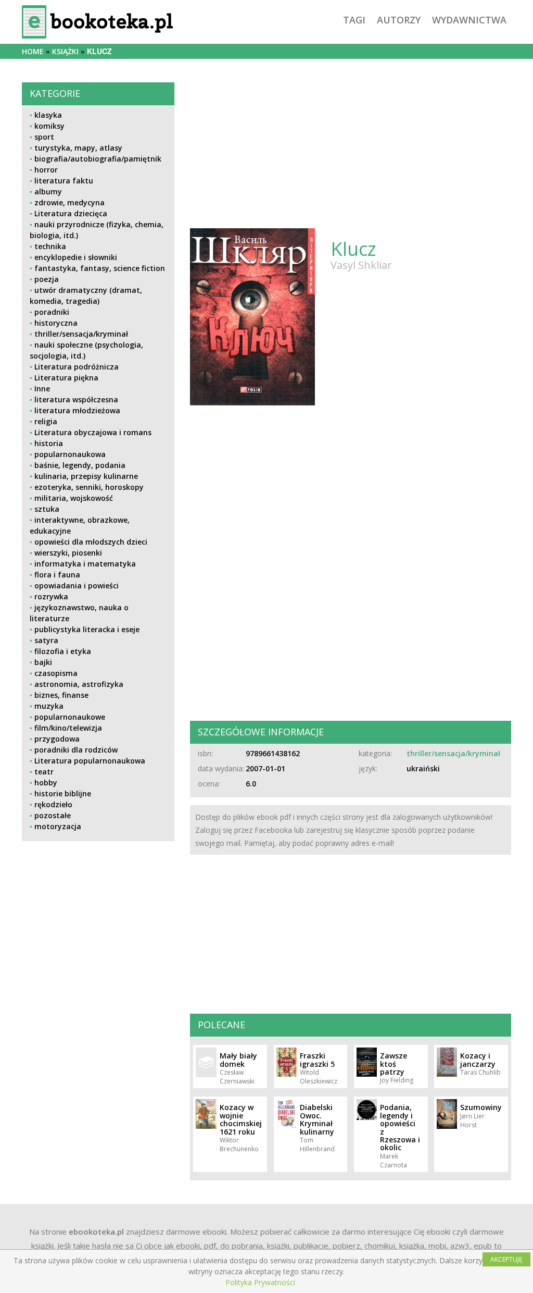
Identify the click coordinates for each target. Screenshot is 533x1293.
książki (65, 51)
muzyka (49, 706)
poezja (46, 279)
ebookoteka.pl (96, 1231)
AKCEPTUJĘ (506, 1259)
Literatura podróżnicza (76, 367)
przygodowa (57, 739)
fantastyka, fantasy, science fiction (99, 268)
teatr (44, 772)
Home (33, 51)
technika (50, 246)
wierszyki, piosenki (68, 553)
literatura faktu (63, 181)
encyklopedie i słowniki (75, 257)
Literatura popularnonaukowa (89, 761)
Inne (42, 388)
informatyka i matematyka (85, 564)
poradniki (51, 312)
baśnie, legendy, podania (79, 465)
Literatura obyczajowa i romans (92, 432)
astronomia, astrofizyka (78, 684)
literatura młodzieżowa (77, 410)
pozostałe (52, 815)
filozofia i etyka (62, 651)
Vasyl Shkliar (361, 265)
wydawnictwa (469, 20)
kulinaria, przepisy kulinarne (86, 476)
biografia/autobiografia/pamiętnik (97, 159)
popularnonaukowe (69, 717)
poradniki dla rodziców (76, 750)
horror (46, 170)
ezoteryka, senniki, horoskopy (89, 487)
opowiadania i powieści (76, 585)
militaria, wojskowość (73, 498)
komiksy (49, 126)
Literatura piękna (66, 378)
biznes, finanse (61, 695)
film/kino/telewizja (68, 728)
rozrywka (51, 596)
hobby (45, 782)
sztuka (46, 509)
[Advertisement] (98, 929)
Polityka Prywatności (260, 1282)
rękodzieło (53, 804)
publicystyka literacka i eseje (86, 629)
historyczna (56, 323)
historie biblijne (62, 793)
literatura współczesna (76, 399)
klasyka (48, 115)
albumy (48, 191)
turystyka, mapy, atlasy (78, 148)
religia (45, 421)
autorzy (399, 20)
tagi (354, 20)
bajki (43, 662)
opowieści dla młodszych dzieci (90, 542)
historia (48, 443)
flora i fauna (57, 575)
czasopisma (56, 673)
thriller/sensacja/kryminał (81, 334)
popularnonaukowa (70, 454)
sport (44, 137)
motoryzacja (57, 826)
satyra (46, 640)
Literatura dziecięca (70, 213)
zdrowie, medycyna (69, 202)
